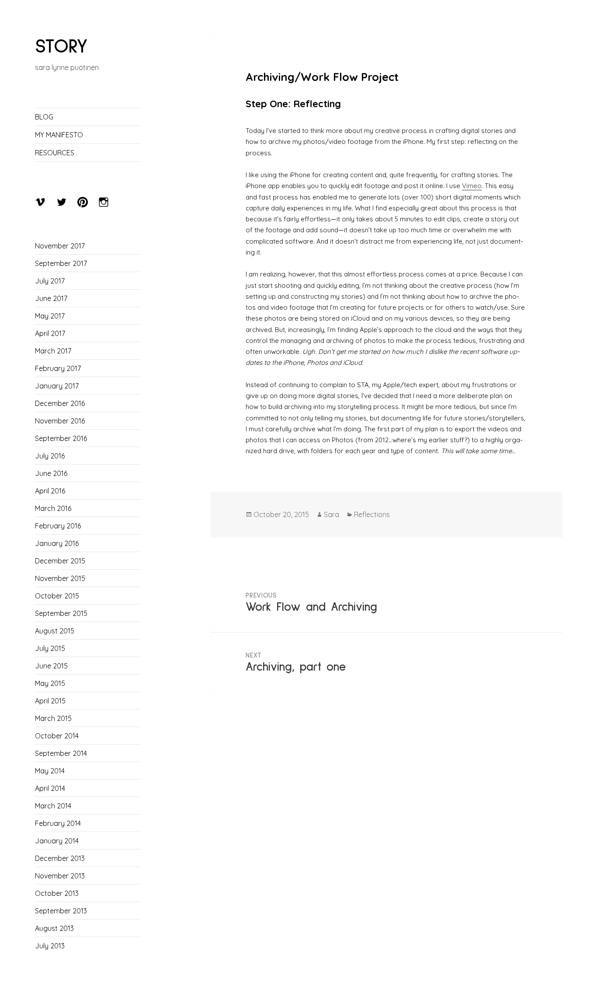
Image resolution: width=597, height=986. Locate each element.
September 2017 (61, 263)
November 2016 (60, 420)
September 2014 (61, 753)
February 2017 (58, 368)
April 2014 (50, 788)
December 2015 (60, 560)
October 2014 (57, 735)
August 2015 (54, 630)
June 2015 (51, 665)
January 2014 (57, 840)
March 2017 (53, 350)
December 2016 (60, 403)
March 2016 (53, 508)
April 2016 (50, 490)
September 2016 (61, 438)
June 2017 (51, 298)
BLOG (44, 116)
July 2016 (50, 455)
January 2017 (57, 385)
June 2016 (51, 473)
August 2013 (54, 928)
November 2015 (60, 578)
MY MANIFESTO (59, 134)
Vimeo (472, 186)
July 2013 (50, 945)
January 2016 (57, 543)
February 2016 (58, 525)
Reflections (372, 514)
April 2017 (50, 333)
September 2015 (61, 613)
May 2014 (50, 770)
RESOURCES (54, 152)
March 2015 (53, 718)
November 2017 (60, 245)
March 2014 (53, 805)
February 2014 (58, 823)
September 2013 (61, 910)
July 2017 (50, 280)
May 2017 (50, 315)
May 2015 (50, 683)
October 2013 (57, 893)
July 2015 (50, 648)
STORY (61, 46)
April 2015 (50, 700)
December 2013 (60, 858)
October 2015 (57, 595)
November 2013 (60, 875)
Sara (331, 514)
